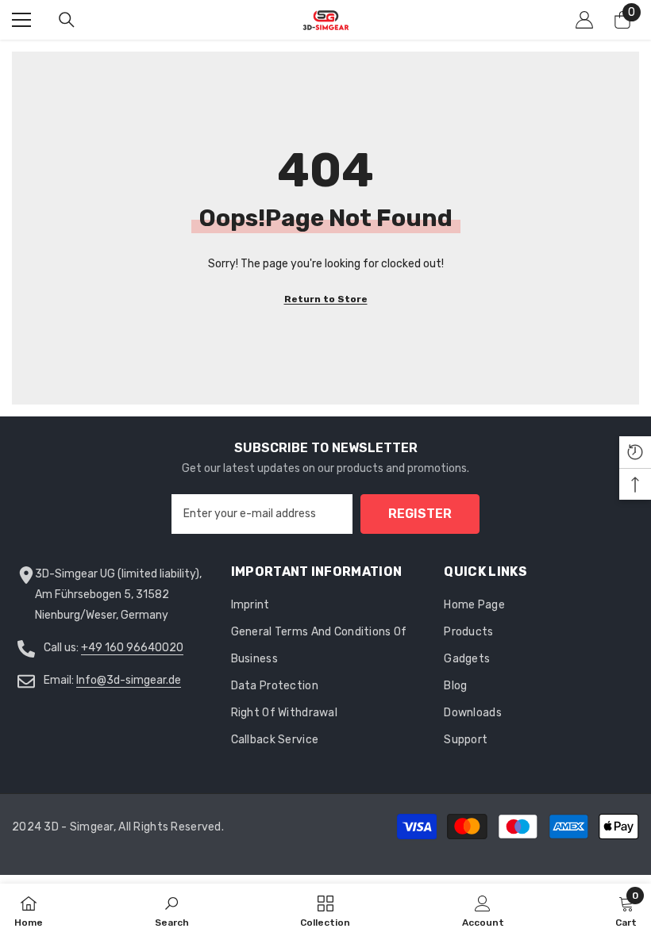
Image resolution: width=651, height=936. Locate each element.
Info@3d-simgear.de (128, 680)
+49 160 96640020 (132, 647)
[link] (172, 910)
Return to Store (326, 299)
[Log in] (584, 20)
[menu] (21, 19)
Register (420, 513)
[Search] (66, 19)
